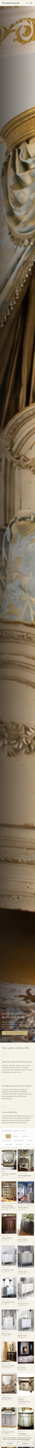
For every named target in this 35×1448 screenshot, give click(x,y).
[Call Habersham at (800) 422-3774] (27, 3)
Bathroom (16, 1136)
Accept (25, 1443)
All (8, 1136)
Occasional (19, 1144)
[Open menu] (31, 3)
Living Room (8, 1144)
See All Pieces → (7, 1037)
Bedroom (25, 1136)
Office (28, 1144)
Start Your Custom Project (15, 1032)
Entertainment (19, 1140)
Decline (10, 1443)
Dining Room (7, 1140)
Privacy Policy (26, 1439)
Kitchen (29, 1140)
